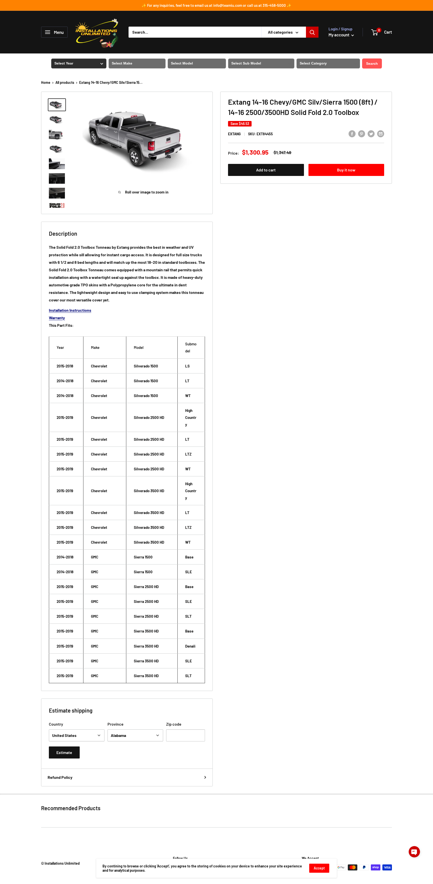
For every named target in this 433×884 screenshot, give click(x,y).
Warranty (57, 317)
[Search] (312, 32)
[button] (414, 851)
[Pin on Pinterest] (361, 133)
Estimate (64, 752)
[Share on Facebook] (352, 133)
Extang (234, 134)
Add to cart (266, 169)
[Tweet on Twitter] (371, 133)
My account (339, 34)
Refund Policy (60, 777)
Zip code (173, 724)
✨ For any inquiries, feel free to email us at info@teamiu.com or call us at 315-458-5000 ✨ (216, 5)
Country (56, 724)
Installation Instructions (70, 310)
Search (372, 63)
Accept (319, 868)
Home (45, 82)
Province (115, 724)
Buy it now (346, 169)
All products (64, 82)
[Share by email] (380, 133)
